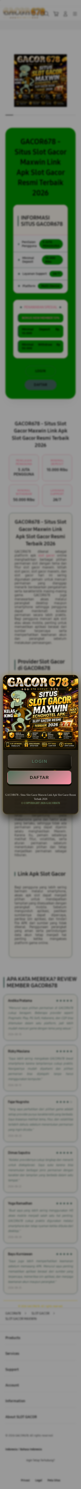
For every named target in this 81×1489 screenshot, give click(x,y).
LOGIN (39, 761)
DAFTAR (39, 777)
